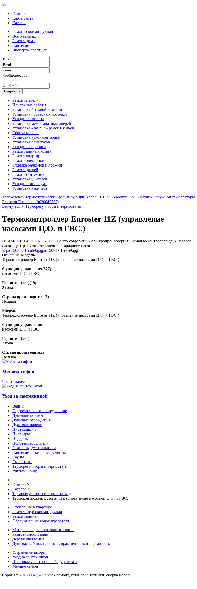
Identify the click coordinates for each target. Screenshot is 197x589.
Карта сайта (22, 18)
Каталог (19, 23)
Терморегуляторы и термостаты (40, 466)
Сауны (18, 457)
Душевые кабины (27, 415)
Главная (19, 13)
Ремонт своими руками (32, 31)
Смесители (22, 462)
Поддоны (20, 438)
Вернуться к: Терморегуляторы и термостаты (41, 206)
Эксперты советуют (29, 50)
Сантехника (22, 45)
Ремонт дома (23, 41)
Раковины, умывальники (34, 448)
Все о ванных (24, 36)
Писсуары (21, 434)
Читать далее (13, 381)
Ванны (18, 406)
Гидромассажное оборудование (39, 411)
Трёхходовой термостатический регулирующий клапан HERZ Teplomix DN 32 (71, 197)
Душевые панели (27, 424)
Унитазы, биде (25, 471)
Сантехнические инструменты (39, 452)
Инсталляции (24, 429)
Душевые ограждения (31, 420)
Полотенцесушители (30, 443)
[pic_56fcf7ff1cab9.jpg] (22, 250)
